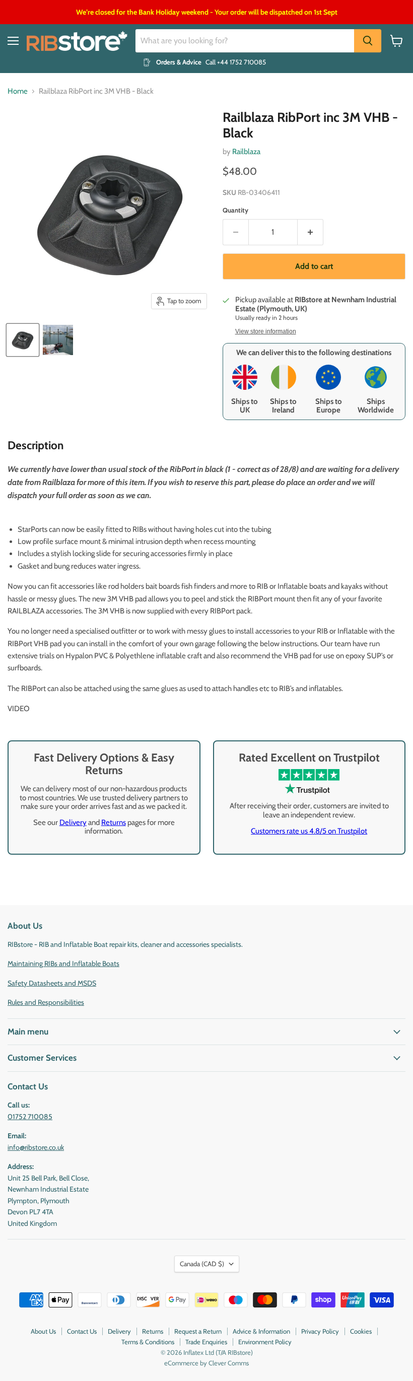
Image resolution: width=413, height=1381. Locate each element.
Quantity (235, 210)
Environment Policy (265, 1342)
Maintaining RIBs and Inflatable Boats (63, 963)
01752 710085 (30, 1116)
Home (18, 91)
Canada (202, 1264)
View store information (265, 331)
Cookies (361, 1331)
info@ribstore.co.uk (36, 1147)
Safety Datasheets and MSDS (52, 983)
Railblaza (246, 151)
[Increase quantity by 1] (310, 232)
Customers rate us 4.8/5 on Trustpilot (309, 831)
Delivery (73, 822)
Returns (113, 822)
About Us (43, 1331)
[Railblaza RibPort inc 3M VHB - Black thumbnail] (23, 340)
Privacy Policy (320, 1331)
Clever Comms (229, 1363)
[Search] (367, 40)
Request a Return (198, 1331)
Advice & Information (261, 1331)
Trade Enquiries (206, 1342)
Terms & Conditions (147, 1342)
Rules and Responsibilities (46, 1002)
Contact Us (82, 1331)
